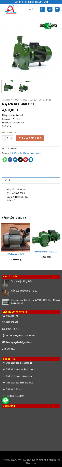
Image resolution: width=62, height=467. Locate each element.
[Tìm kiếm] (42, 9)
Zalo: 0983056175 (10, 349)
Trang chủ (7, 100)
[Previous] (7, 48)
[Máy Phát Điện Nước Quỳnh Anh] (11, 9)
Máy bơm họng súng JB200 (46, 252)
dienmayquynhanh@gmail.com (19, 342)
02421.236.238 (12, 329)
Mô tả (7, 180)
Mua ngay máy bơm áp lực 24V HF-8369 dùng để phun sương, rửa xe (35, 301)
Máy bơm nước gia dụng (40, 100)
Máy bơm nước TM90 (15, 254)
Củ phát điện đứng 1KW (21, 281)
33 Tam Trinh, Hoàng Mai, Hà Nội (20, 335)
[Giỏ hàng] (49, 9)
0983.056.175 (12, 315)
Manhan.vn (31, 463)
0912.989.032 (12, 322)
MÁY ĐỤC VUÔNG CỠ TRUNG (24, 290)
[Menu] (57, 9)
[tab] (31, 180)
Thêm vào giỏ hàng (30, 138)
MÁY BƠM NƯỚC (20, 100)
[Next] (55, 48)
